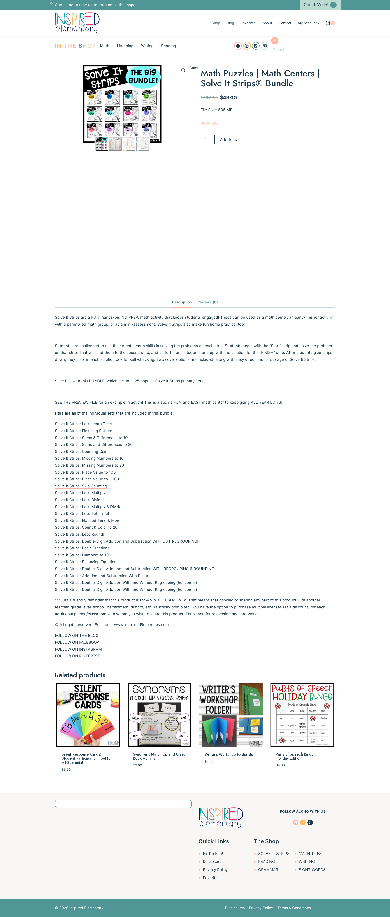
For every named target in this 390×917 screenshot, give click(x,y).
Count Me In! (316, 4)
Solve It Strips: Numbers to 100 (83, 555)
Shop (216, 23)
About (267, 23)
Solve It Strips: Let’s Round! (79, 534)
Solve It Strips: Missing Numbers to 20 (89, 465)
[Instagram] (247, 46)
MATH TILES (310, 853)
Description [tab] (182, 302)
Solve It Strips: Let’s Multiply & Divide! (89, 507)
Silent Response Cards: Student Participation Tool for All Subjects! (87, 758)
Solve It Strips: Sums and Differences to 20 (94, 444)
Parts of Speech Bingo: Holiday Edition (295, 756)
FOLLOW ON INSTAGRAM (78, 649)
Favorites (248, 23)
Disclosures (213, 861)
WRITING (307, 861)
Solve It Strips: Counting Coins (82, 451)
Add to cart (231, 139)
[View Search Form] (275, 41)
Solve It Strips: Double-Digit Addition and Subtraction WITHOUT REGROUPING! (126, 541)
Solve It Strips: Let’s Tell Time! (82, 513)
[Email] (264, 46)
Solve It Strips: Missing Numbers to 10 (89, 458)
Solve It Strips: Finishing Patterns (84, 431)
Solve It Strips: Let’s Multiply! (81, 493)
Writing (147, 46)
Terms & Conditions (294, 907)
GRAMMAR (268, 869)
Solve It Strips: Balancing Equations (86, 562)
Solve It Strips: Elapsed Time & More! (88, 520)
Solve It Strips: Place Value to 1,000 (87, 479)
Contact (285, 23)
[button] (183, 70)
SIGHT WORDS (312, 869)
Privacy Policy (215, 869)
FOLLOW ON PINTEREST (77, 656)
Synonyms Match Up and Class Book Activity (159, 756)
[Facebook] (238, 46)
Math (104, 46)
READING (266, 861)
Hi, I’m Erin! (213, 853)
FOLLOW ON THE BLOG (77, 635)
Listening (125, 46)
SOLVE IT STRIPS (274, 853)
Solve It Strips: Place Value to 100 (85, 472)
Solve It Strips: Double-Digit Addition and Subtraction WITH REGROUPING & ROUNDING (134, 569)
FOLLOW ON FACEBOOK (77, 642)
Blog (230, 23)
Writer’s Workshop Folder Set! (230, 754)
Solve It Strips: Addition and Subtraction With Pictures (104, 576)
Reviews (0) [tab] (207, 302)
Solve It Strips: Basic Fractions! (83, 548)
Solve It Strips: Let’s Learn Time (83, 424)
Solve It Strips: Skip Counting (81, 486)
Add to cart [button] (144, 778)
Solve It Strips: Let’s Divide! (79, 500)
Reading (168, 46)
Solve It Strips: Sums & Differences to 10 (91, 437)
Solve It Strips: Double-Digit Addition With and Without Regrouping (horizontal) (126, 582)
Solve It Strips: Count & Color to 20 (86, 527)
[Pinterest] (256, 46)
